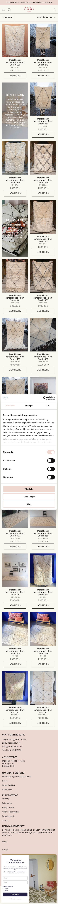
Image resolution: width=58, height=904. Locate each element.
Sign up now (15, 894)
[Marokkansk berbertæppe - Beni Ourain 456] (43, 334)
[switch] (51, 460)
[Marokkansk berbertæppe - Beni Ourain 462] (43, 217)
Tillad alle (29, 489)
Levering (5, 799)
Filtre (8, 17)
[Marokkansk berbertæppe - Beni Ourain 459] (43, 276)
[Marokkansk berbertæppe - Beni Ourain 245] (15, 629)
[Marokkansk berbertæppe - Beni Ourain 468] (15, 158)
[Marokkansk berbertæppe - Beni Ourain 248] (43, 629)
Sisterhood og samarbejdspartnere (16, 776)
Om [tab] (47, 405)
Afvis (29, 504)
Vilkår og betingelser (10, 812)
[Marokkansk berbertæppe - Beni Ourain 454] (15, 393)
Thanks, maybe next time (15, 899)
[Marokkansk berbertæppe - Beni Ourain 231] (43, 688)
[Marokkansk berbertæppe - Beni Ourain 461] (15, 276)
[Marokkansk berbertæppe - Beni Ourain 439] (43, 99)
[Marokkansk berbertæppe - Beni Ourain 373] (43, 40)
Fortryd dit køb (8, 807)
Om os (5, 781)
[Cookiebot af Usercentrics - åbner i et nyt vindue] (43, 398)
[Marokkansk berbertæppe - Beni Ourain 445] (43, 393)
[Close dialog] (55, 857)
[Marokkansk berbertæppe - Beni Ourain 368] (43, 511)
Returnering (7, 803)
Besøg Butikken (8, 785)
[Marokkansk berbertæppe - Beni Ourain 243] (43, 570)
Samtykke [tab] (10, 405)
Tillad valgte (29, 496)
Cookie (5, 820)
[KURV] (54, 10)
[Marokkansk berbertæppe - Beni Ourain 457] (15, 334)
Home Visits (7, 790)
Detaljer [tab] (29, 405)
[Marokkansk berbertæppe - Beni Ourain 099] (15, 40)
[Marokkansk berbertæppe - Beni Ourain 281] (15, 570)
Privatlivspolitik (8, 816)
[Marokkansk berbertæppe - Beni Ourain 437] (15, 511)
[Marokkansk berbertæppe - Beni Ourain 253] (15, 688)
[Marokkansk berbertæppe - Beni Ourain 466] (43, 158)
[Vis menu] (3, 10)
